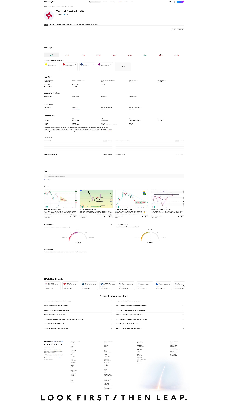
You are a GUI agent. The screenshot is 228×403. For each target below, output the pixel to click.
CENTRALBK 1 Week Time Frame (123, 209)
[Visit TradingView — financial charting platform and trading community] (49, 48)
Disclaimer (106, 381)
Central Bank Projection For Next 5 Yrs (161, 209)
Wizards (138, 360)
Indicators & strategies (141, 359)
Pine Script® (73, 376)
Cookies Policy (106, 384)
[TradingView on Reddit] (61, 344)
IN (171, 1)
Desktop (72, 381)
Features (105, 342)
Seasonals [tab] (87, 24)
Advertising (172, 351)
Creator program (140, 346)
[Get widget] (175, 29)
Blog (104, 366)
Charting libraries (173, 343)
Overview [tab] (46, 24)
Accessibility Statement (108, 385)
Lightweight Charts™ (174, 345)
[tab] (105, 141)
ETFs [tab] (92, 24)
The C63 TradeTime (107, 376)
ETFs (72, 347)
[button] (107, 2)
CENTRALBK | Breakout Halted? (88, 209)
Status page (106, 389)
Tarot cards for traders (108, 375)
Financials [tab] (52, 24)
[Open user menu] (174, 2)
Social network (140, 342)
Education (139, 354)
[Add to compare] (58, 65)
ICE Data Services (58, 349)
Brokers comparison (107, 352)
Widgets (171, 342)
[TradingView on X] (45, 344)
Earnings (72, 365)
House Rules (139, 347)
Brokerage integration (174, 352)
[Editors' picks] (81, 191)
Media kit (105, 370)
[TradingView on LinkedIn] (54, 344)
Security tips (106, 387)
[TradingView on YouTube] (49, 344)
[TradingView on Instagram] (52, 344)
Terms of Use (106, 380)
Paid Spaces (139, 363)
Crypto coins (73, 350)
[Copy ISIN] (112, 124)
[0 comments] (71, 216)
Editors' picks (139, 355)
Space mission (106, 365)
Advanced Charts (173, 346)
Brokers (126, 1)
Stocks (72, 346)
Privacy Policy (106, 383)
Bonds (72, 348)
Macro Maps (73, 375)
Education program (173, 355)
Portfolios (72, 371)
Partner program (173, 354)
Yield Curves (73, 373)
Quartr (60, 357)
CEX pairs (72, 351)
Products (105, 1)
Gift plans (105, 346)
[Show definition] (54, 80)
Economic (72, 364)
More (132, 1)
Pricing (105, 343)
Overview (105, 350)
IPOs (71, 368)
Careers (105, 369)
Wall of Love (139, 343)
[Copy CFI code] (134, 124)
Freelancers (139, 361)
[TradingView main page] (49, 2)
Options (72, 374)
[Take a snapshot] (173, 29)
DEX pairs (72, 352)
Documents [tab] (58, 24)
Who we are (106, 364)
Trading (138, 352)
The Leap (105, 354)
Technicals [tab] (75, 24)
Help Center (106, 368)
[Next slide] (183, 201)
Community (112, 1)
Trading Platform (173, 347)
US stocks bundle (107, 360)
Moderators (139, 349)
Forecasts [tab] (81, 24)
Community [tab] (69, 24)
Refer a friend (139, 345)
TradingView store (107, 374)
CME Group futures (107, 357)
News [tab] (63, 24)
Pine (71, 354)
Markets (120, 1)
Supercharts (73, 342)
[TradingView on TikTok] (59, 344)
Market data (106, 345)
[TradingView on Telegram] (56, 344)
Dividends (73, 366)
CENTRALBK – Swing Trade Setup (52, 209)
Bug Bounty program (108, 388)
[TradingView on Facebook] (47, 344)
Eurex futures (106, 359)
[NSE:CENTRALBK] (45, 207)
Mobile (72, 380)
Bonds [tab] (96, 24)
